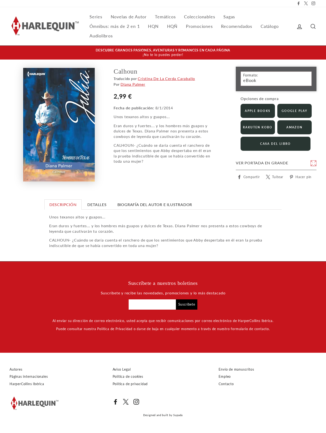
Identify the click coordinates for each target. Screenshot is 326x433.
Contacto (226, 384)
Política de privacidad (130, 384)
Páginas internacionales (29, 376)
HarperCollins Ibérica (27, 384)
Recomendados (236, 26)
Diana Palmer (133, 84)
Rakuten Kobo (258, 127)
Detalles (96, 204)
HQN (153, 26)
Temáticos (165, 16)
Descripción (63, 204)
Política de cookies (128, 376)
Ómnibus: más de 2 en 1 (114, 26)
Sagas (229, 16)
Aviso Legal (122, 369)
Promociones (199, 26)
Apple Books (257, 111)
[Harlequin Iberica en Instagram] (136, 402)
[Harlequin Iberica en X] (126, 402)
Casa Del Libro (275, 144)
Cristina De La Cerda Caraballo (166, 78)
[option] (163, 52)
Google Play (294, 111)
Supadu (178, 415)
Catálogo (270, 26)
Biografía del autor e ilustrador (154, 204)
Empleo (225, 376)
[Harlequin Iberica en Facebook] (115, 402)
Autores (16, 369)
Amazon (294, 127)
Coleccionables (199, 16)
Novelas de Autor (129, 16)
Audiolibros (101, 35)
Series (95, 16)
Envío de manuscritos (236, 369)
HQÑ (172, 26)
